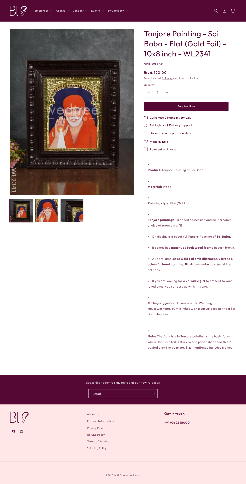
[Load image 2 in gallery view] (46, 210)
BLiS (116, 475)
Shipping (167, 78)
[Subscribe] (153, 393)
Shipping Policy (97, 448)
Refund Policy (96, 434)
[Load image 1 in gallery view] (21, 210)
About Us (93, 414)
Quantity (149, 84)
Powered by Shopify (130, 475)
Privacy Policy (96, 428)
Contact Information (100, 421)
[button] (43, 11)
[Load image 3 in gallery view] (72, 210)
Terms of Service (98, 441)
